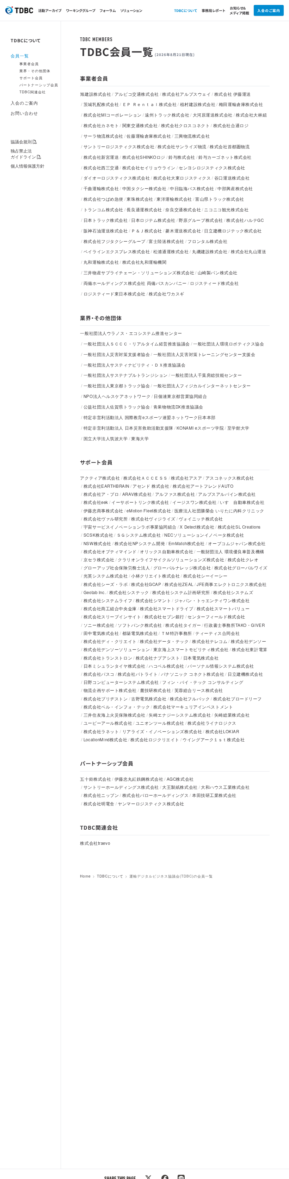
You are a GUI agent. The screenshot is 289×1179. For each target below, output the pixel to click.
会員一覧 (20, 55)
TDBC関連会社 (32, 91)
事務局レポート (213, 10)
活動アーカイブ (49, 10)
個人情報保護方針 (27, 166)
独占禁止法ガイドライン (23, 154)
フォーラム (108, 10)
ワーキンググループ (80, 10)
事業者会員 (29, 63)
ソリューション (131, 10)
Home (85, 876)
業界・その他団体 (34, 70)
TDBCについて (185, 10)
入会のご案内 (268, 10)
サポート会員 (31, 77)
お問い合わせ (24, 113)
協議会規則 (21, 141)
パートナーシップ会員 (38, 84)
